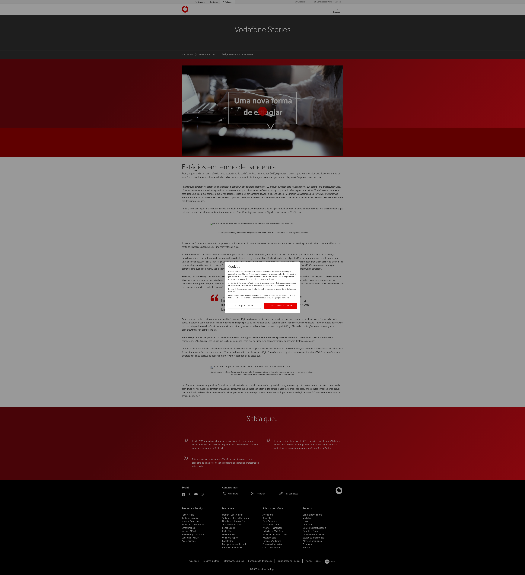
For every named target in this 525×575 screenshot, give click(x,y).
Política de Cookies (284, 285)
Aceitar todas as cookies (280, 305)
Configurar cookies (244, 305)
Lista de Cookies (237, 289)
